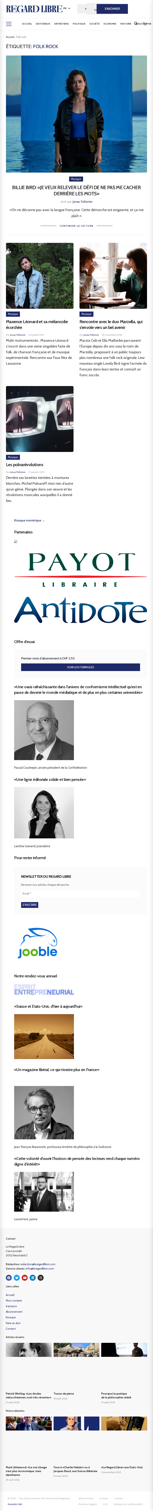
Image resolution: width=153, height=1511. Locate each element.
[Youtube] (25, 1278)
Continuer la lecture (77, 225)
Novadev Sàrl (15, 1504)
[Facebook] (9, 1278)
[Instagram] (41, 1278)
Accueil (27, 23)
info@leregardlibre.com (40, 1268)
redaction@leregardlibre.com (37, 1264)
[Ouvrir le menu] (9, 24)
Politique (79, 23)
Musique (76, 179)
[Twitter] (17, 1278)
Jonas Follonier (83, 202)
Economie (110, 23)
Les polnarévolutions (24, 464)
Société (94, 23)
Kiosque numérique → (29, 520)
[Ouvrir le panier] (144, 24)
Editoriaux (43, 23)
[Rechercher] (135, 23)
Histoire (125, 23)
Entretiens (61, 23)
